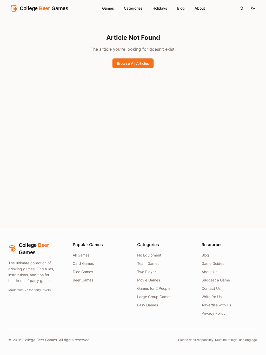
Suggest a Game (216, 280)
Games (108, 8)
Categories (133, 8)
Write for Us (212, 296)
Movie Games (148, 280)
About (200, 8)
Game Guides (213, 263)
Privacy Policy (213, 313)
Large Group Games (154, 296)
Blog (181, 8)
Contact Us (211, 288)
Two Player (146, 271)
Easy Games (147, 305)
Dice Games (83, 271)
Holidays (159, 8)
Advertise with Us (216, 305)
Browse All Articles (133, 63)
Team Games (148, 263)
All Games (81, 255)
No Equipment (149, 255)
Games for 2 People (153, 288)
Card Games (83, 263)
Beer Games (83, 280)
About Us (209, 271)
